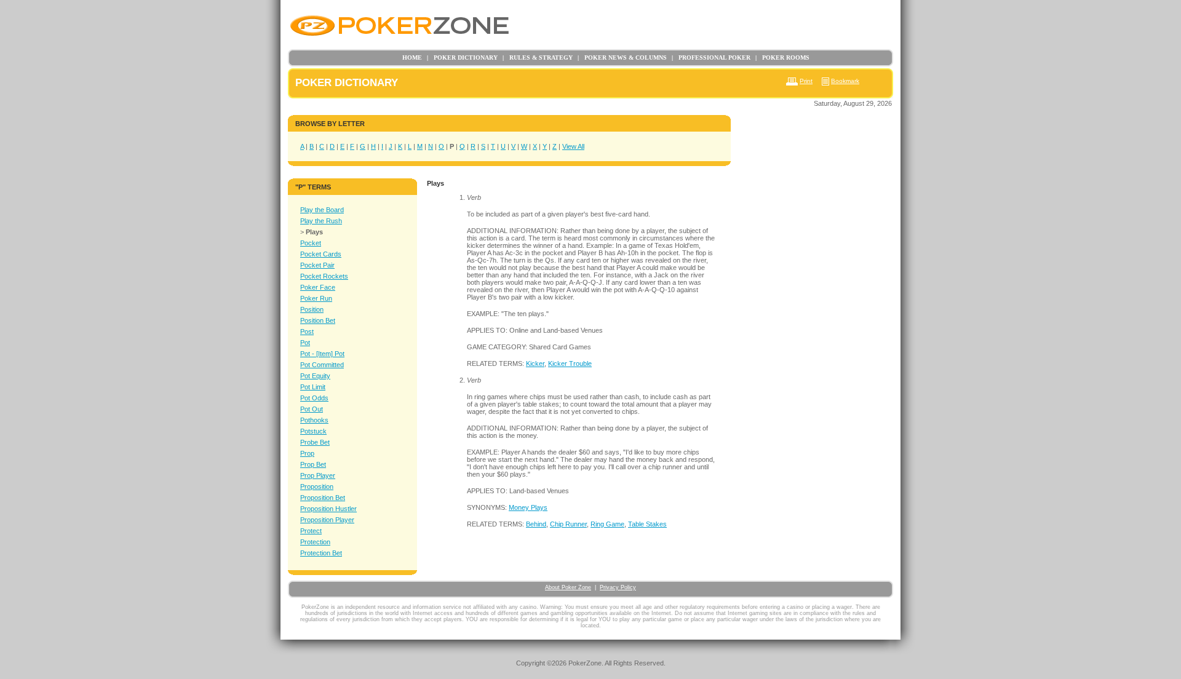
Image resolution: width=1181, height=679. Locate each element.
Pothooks (314, 420)
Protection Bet (321, 553)
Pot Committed (322, 364)
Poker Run (316, 298)
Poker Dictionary (462, 57)
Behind (536, 524)
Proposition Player (327, 519)
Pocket (310, 243)
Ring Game (607, 524)
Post (307, 331)
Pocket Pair (317, 265)
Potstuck (313, 431)
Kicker (535, 363)
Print (806, 80)
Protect (311, 530)
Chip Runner (568, 524)
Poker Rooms (782, 57)
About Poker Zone (568, 587)
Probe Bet (315, 442)
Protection (315, 542)
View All (573, 146)
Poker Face (317, 287)
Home (412, 57)
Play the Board (322, 209)
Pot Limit (312, 387)
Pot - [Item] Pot (322, 353)
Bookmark (845, 80)
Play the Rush (321, 220)
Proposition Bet (322, 497)
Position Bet (317, 320)
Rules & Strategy (538, 57)
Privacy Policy (618, 587)
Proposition (316, 486)
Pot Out (311, 409)
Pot (305, 342)
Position (312, 309)
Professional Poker (711, 57)
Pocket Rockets (324, 276)
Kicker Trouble (570, 363)
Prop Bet (313, 464)
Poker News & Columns (622, 57)
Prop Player (317, 475)
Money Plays (528, 507)
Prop (307, 453)
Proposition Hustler (328, 508)
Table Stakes (647, 524)
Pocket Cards (320, 254)
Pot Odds (314, 398)
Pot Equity (315, 375)
